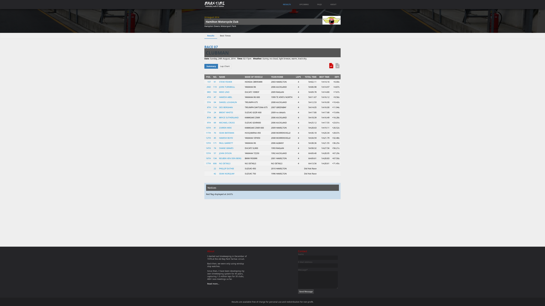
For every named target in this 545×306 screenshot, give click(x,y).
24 (215, 112)
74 (215, 148)
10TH (208, 127)
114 (215, 107)
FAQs (319, 5)
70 (215, 132)
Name (301, 254)
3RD (209, 92)
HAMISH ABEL (225, 97)
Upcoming (304, 5)
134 (215, 158)
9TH (209, 122)
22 (215, 168)
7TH (209, 112)
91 (215, 81)
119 (215, 87)
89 (215, 117)
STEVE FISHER (225, 81)
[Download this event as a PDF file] (331, 67)
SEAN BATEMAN (226, 132)
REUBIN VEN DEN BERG (230, 158)
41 (215, 127)
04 (215, 102)
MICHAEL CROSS (227, 122)
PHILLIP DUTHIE (226, 168)
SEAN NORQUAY (226, 173)
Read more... (213, 283)
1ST (209, 81)
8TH (209, 117)
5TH (209, 102)
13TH (208, 143)
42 (215, 173)
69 (215, 122)
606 (215, 163)
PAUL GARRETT (226, 143)
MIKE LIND (224, 92)
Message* (303, 269)
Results (287, 5)
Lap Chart (225, 66)
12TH (208, 138)
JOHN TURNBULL (227, 87)
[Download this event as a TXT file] (337, 67)
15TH (208, 153)
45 (215, 138)
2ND (209, 87)
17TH (208, 163)
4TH (209, 97)
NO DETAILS (224, 163)
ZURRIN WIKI (225, 127)
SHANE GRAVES (226, 148)
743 (215, 92)
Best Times (225, 35)
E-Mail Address (305, 262)
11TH (208, 132)
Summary (211, 66)
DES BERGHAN (226, 107)
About (333, 5)
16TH (208, 158)
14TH (208, 148)
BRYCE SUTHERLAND (229, 117)
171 (215, 143)
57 (215, 153)
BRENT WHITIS (226, 112)
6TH (209, 107)
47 (215, 97)
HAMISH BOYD (226, 138)
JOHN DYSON (225, 153)
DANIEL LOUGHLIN (228, 102)
